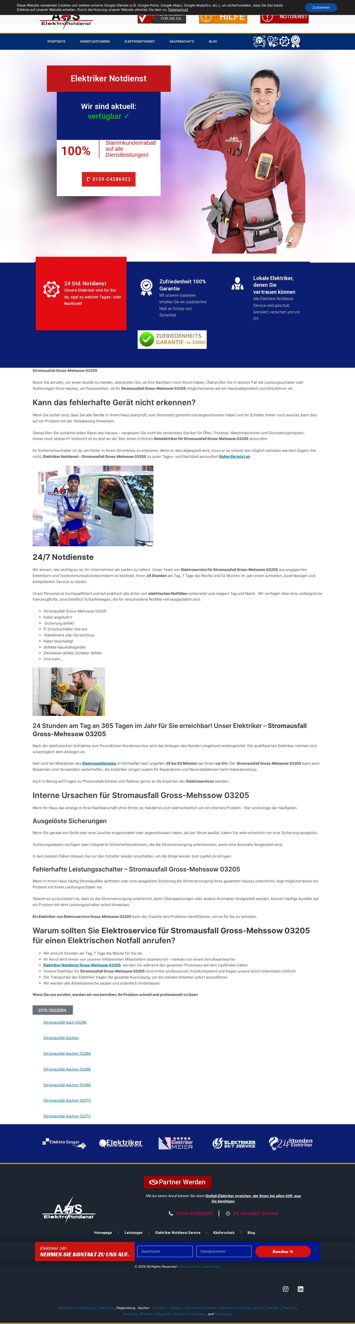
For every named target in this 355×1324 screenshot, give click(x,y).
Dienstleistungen (95, 41)
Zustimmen (321, 7)
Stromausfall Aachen (61, 1038)
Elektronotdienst (140, 41)
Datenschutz (210, 1266)
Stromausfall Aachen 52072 (67, 1116)
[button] (53, 1010)
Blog (213, 41)
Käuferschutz (182, 41)
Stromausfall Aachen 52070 (67, 1100)
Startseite (56, 41)
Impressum (189, 1266)
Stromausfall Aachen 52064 (67, 1053)
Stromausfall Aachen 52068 (67, 1085)
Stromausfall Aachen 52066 (67, 1069)
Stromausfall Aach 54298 (64, 1022)
